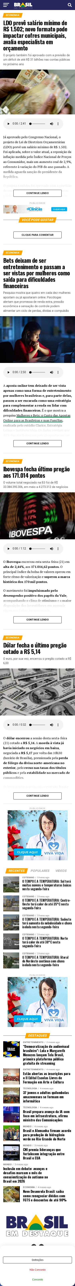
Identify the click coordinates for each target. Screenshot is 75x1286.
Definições (37, 1260)
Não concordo (38, 1269)
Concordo (37, 1279)
